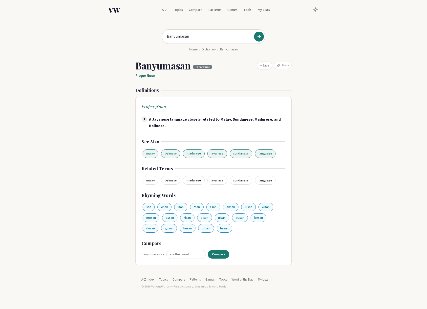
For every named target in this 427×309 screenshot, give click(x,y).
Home (193, 49)
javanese (217, 153)
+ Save (264, 65)
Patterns (214, 9)
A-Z (164, 9)
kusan (187, 228)
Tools (247, 9)
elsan (266, 207)
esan (213, 207)
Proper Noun (145, 75)
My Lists (263, 9)
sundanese (241, 153)
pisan (204, 217)
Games (232, 9)
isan (181, 207)
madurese (194, 153)
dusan (150, 228)
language (265, 153)
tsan (196, 207)
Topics (178, 9)
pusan (206, 228)
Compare (195, 9)
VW (114, 9)
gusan (169, 228)
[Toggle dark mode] (315, 9)
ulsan (248, 207)
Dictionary (209, 49)
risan (187, 217)
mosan (151, 217)
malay (150, 153)
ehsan (231, 207)
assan (170, 217)
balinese (171, 153)
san (148, 207)
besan (258, 217)
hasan (224, 228)
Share (285, 65)
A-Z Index (147, 279)
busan (240, 217)
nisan (222, 217)
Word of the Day (242, 279)
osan (164, 207)
